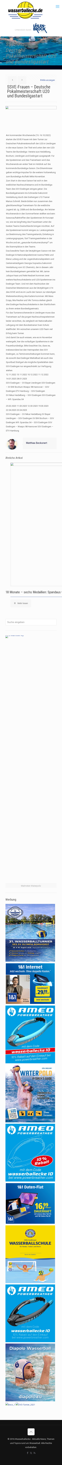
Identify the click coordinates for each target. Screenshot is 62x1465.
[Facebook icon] (27, 1452)
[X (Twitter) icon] (31, 1452)
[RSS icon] (34, 1452)
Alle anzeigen (48, 80)
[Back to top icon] (31, 1431)
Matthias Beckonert (36, 443)
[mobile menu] (57, 6)
